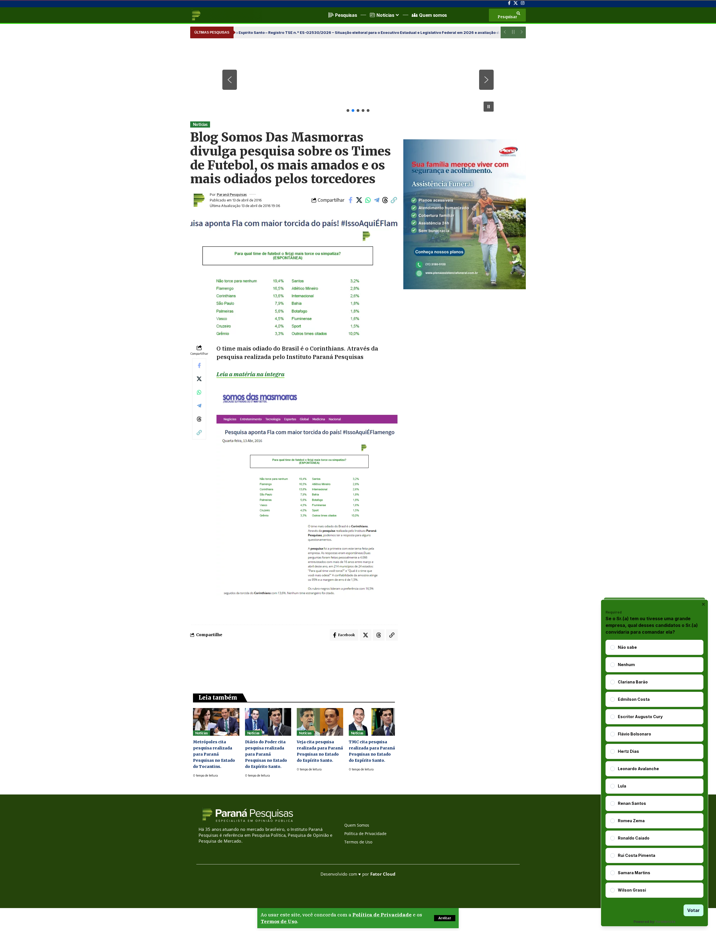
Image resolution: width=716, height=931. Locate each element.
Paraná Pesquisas (232, 194)
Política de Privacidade (382, 915)
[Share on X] (359, 200)
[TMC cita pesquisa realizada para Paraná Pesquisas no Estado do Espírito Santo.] (372, 722)
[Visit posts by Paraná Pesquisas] (198, 200)
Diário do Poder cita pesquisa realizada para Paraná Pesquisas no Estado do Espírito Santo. (266, 754)
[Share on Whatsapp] (368, 200)
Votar (693, 910)
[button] (444, 918)
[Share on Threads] (385, 200)
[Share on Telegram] (376, 200)
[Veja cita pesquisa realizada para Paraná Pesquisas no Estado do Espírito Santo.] (320, 722)
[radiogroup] (654, 769)
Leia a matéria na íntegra (250, 374)
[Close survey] (703, 604)
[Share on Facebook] (350, 200)
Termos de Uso (279, 921)
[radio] (612, 647)
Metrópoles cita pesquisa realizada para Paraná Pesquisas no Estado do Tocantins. (214, 754)
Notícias (200, 124)
